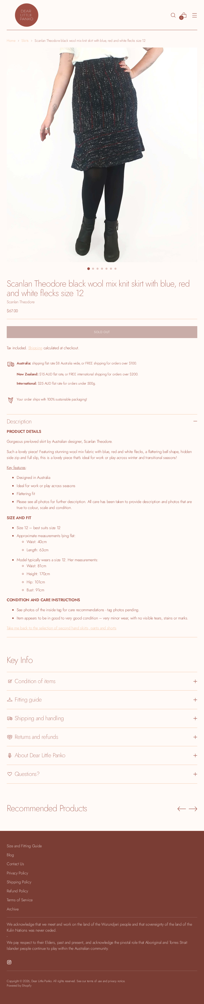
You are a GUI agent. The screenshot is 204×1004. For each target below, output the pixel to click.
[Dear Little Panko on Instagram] (10, 963)
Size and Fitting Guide (24, 846)
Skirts (25, 40)
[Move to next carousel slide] (193, 808)
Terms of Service (20, 900)
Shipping (35, 348)
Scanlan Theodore (21, 302)
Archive (13, 909)
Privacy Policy (17, 873)
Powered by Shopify (19, 985)
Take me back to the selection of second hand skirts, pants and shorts (61, 628)
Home (11, 40)
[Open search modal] (173, 15)
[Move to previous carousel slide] (181, 809)
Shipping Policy (19, 882)
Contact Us (15, 864)
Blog (10, 855)
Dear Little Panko (41, 981)
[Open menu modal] (195, 15)
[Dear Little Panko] (27, 15)
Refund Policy (17, 891)
